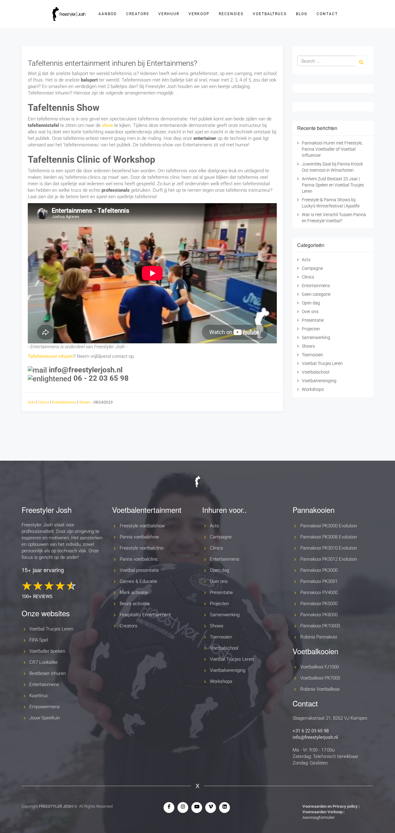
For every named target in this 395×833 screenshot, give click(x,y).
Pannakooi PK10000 (320, 626)
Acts (31, 402)
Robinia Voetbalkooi (319, 689)
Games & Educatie (138, 581)
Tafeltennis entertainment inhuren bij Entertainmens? (112, 63)
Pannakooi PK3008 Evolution (328, 537)
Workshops (313, 389)
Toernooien (312, 354)
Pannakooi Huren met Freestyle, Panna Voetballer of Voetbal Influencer (332, 149)
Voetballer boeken (47, 651)
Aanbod (107, 14)
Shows (84, 402)
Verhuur (168, 14)
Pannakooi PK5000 (319, 603)
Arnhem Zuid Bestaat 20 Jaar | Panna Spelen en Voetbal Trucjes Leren (333, 185)
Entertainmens (64, 402)
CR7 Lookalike (43, 662)
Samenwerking (316, 337)
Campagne (312, 268)
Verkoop (199, 14)
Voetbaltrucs (270, 14)
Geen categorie (316, 294)
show (107, 125)
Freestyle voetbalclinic (142, 548)
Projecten (311, 328)
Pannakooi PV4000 (319, 592)
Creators (137, 14)
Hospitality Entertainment (145, 614)
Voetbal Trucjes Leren (322, 363)
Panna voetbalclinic (139, 559)
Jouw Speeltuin (44, 718)
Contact (327, 14)
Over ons (310, 311)
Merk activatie (134, 592)
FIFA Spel (38, 640)
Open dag (311, 302)
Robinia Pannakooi (318, 637)
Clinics (43, 402)
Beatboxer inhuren (47, 673)
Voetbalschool (315, 372)
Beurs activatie (135, 603)
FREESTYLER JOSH (56, 806)
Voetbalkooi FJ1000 (319, 667)
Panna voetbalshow (139, 537)
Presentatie (313, 320)
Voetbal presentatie (139, 570)
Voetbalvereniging (319, 380)
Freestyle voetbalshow (142, 526)
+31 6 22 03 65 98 (311, 731)
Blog (301, 14)
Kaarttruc (38, 695)
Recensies (231, 14)
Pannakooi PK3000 (319, 570)
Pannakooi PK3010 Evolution (328, 548)
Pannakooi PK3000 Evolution (328, 526)
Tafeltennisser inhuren (50, 356)
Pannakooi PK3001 (319, 581)
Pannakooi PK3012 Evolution (328, 559)
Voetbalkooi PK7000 (320, 678)
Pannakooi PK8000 (319, 614)
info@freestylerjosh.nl (315, 737)
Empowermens (44, 707)
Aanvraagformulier (318, 817)
